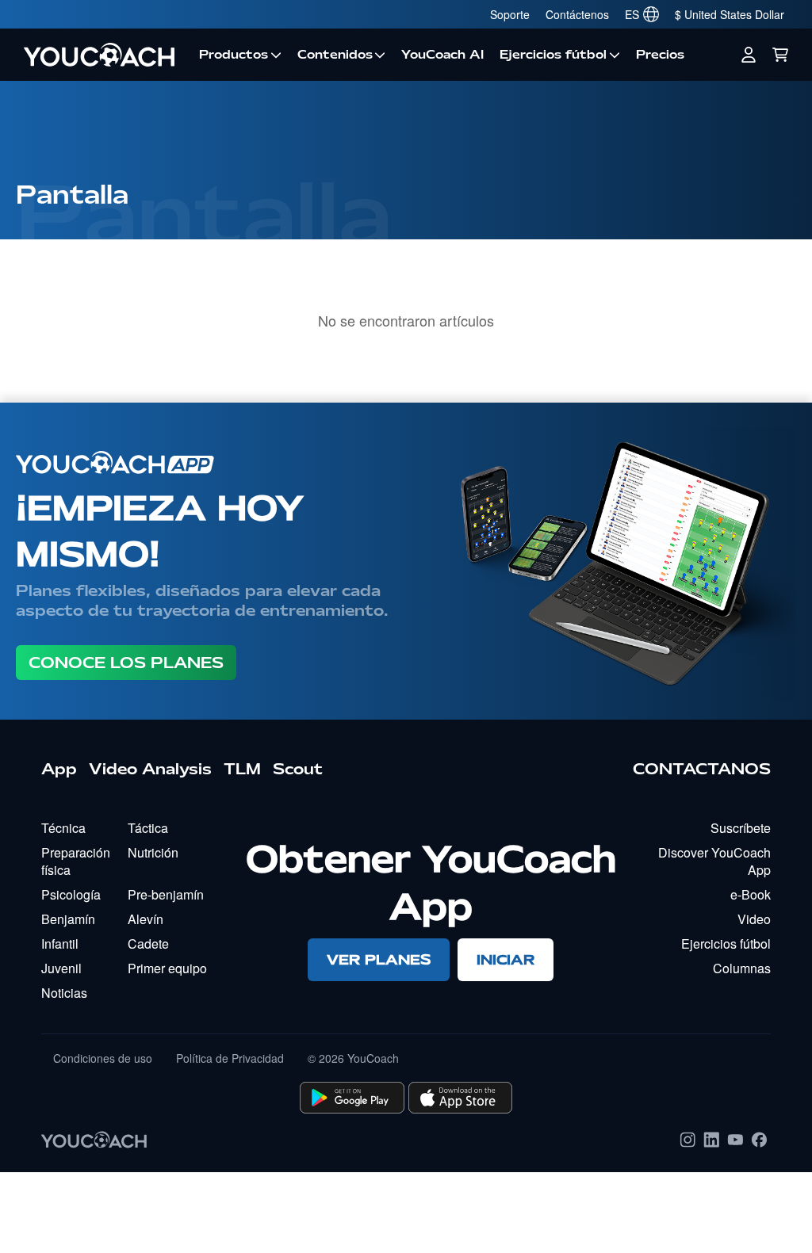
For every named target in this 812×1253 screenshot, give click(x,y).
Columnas (742, 968)
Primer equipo (167, 968)
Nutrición (153, 852)
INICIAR (505, 959)
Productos (233, 55)
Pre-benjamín (166, 894)
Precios (660, 55)
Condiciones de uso (102, 1058)
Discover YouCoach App (714, 861)
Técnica (63, 828)
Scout (298, 768)
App (59, 768)
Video (754, 919)
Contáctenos (577, 14)
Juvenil (61, 968)
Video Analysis (150, 768)
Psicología (71, 894)
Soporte (510, 14)
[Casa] (103, 55)
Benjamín (68, 919)
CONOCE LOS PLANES (126, 662)
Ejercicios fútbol (553, 55)
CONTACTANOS (702, 768)
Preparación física (75, 861)
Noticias (64, 993)
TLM (242, 768)
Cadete (148, 943)
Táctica (148, 828)
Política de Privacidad (230, 1058)
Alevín (145, 919)
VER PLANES (379, 959)
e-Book (750, 894)
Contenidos (335, 55)
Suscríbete (740, 828)
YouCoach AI (442, 55)
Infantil (60, 943)
